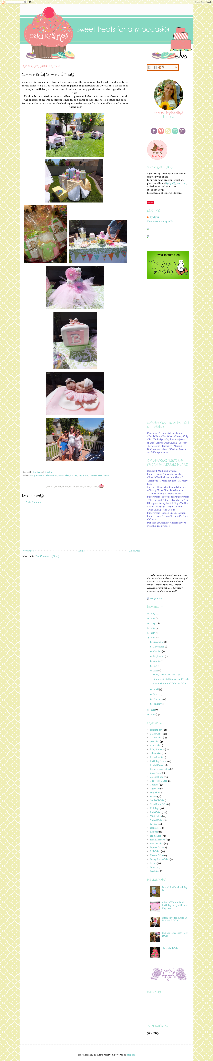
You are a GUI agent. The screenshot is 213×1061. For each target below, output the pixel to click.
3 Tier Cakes (156, 737)
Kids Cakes (155, 812)
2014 (153, 628)
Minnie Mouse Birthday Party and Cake (174, 919)
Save (152, 203)
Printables (155, 828)
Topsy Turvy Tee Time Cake (167, 674)
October (157, 651)
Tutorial (154, 867)
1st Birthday (156, 730)
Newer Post (28, 551)
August (157, 661)
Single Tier (83, 475)
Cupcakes (155, 788)
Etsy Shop (155, 792)
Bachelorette (156, 757)
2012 (153, 637)
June (155, 670)
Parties (73, 475)
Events (153, 796)
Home (81, 551)
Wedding (155, 871)
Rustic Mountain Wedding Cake (169, 683)
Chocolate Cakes (158, 781)
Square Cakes (157, 847)
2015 (153, 623)
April (156, 689)
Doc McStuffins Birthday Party (174, 889)
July (155, 666)
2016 (153, 618)
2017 (153, 613)
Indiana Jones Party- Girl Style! (175, 934)
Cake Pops (155, 773)
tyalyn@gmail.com (176, 183)
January (157, 704)
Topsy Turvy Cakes (160, 859)
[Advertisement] (81, 527)
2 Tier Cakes (156, 734)
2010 (153, 714)
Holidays (154, 808)
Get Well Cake (157, 800)
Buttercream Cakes (160, 769)
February (158, 699)
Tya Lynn (155, 217)
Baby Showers (37, 475)
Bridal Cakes (156, 765)
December (158, 642)
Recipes (154, 832)
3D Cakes (155, 741)
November (159, 646)
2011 (153, 710)
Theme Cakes (95, 475)
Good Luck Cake (158, 804)
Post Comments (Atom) (47, 556)
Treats (106, 475)
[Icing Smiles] (154, 598)
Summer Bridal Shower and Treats (171, 679)
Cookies (154, 784)
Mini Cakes (63, 475)
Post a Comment (34, 502)
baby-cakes (155, 753)
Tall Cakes (155, 851)
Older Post (134, 551)
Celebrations (51, 475)
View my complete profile (160, 221)
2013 (153, 633)
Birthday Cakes (158, 761)
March (157, 694)
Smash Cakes (157, 843)
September (159, 656)
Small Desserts (157, 839)
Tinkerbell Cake (170, 948)
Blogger (131, 1055)
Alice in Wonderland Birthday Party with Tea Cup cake (174, 905)
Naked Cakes (156, 820)
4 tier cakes (156, 745)
